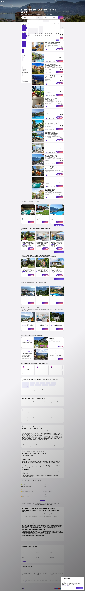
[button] (39, 17)
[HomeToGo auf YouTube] (59, 589)
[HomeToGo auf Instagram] (55, 589)
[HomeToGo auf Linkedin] (61, 589)
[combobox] (29, 17)
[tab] (41, 21)
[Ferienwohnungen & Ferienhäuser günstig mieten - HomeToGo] (2, 1)
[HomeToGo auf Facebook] (57, 589)
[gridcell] (40, 27)
